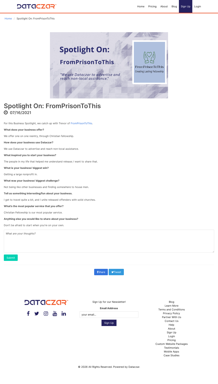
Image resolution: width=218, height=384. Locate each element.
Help (171, 324)
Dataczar (133, 366)
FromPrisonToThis (81, 123)
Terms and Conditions (171, 309)
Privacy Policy (171, 313)
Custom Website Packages (171, 343)
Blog (174, 6)
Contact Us (171, 321)
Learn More (171, 305)
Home (140, 6)
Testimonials (171, 347)
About (164, 6)
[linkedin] (64, 313)
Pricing (152, 6)
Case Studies (171, 355)
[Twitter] (36, 313)
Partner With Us (171, 317)
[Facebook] (28, 313)
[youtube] (55, 313)
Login (197, 6)
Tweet (117, 272)
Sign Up (185, 6)
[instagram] (46, 313)
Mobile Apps (171, 351)
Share (101, 272)
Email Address (109, 308)
